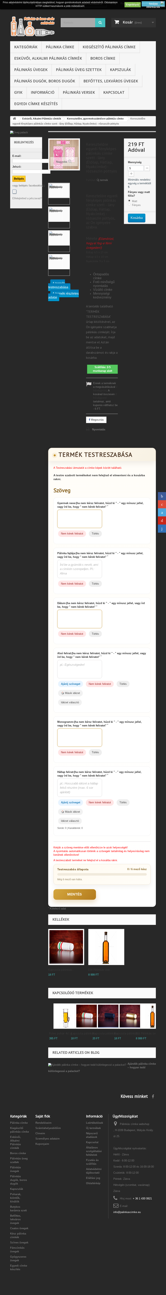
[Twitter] (162, 512)
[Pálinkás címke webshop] (32, 26)
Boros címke (102, 58)
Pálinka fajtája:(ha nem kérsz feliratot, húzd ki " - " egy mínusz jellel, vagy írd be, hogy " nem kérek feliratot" (100, 555)
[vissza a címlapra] (14, 118)
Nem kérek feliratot (72, 533)
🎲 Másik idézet (70, 693)
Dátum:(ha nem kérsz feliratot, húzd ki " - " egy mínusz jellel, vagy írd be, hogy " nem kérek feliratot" (101, 605)
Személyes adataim (47, 1138)
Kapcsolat (114, 92)
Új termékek (93, 1128)
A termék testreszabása (58, 285)
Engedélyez (132, 4)
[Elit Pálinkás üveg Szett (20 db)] (106, 947)
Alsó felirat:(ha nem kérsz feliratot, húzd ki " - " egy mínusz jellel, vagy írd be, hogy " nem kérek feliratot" (101, 655)
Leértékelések (94, 1122)
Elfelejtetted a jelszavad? (27, 198)
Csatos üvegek (19, 1228)
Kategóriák (25, 46)
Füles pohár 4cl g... (61, 1033)
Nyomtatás (98, 429)
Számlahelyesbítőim (48, 1128)
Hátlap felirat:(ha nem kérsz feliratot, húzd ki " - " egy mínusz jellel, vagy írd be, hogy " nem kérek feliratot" (99, 773)
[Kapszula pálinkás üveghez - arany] (131, 1016)
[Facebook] (14, 192)
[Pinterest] (162, 520)
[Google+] (162, 504)
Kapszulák (120, 69)
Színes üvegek (19, 1242)
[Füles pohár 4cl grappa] (66, 1016)
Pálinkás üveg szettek (79, 69)
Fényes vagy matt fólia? (139, 194)
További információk (153, 4)
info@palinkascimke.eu (127, 1212)
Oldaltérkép (93, 1183)
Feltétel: (91, 180)
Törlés (95, 533)
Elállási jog (93, 1178)
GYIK (18, 92)
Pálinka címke (60, 46)
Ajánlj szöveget (70, 683)
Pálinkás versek (79, 92)
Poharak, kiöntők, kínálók (15, 1198)
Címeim (40, 1133)
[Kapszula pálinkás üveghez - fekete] (109, 1016)
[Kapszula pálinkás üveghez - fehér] (66, 947)
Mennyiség (135, 162)
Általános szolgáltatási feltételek (94, 1151)
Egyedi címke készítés (36, 103)
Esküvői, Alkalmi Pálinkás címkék (48, 58)
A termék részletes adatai (63, 295)
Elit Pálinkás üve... (100, 970)
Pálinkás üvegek (31, 69)
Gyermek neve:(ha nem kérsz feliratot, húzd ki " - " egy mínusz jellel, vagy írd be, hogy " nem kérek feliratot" (100, 505)
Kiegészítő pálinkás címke (109, 46)
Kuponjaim (42, 1143)
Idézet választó (70, 702)
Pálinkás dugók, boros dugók (44, 81)
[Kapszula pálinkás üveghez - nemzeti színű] (87, 1016)
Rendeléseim (43, 1122)
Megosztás (97, 419)
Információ (42, 92)
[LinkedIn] (162, 529)
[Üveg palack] (26, 132)
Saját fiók (42, 1116)
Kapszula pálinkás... (61, 970)
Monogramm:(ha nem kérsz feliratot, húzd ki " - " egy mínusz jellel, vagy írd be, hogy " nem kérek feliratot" (99, 723)
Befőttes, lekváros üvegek (110, 81)
